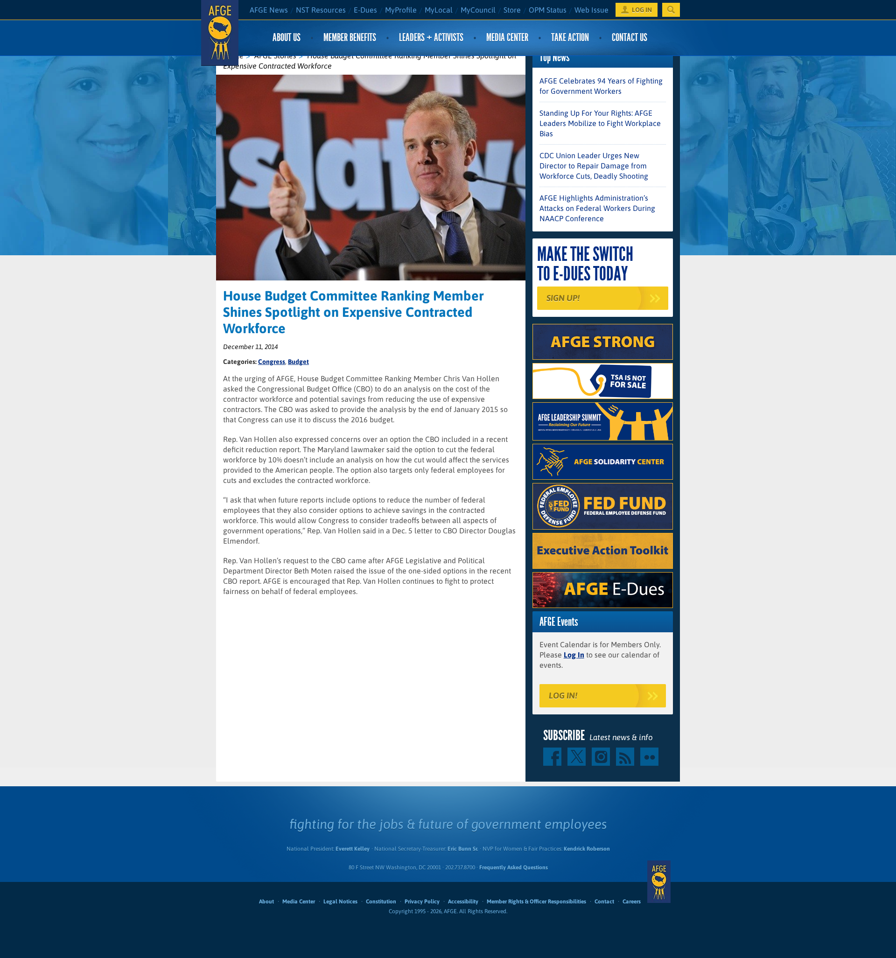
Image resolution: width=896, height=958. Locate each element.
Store (512, 10)
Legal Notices (340, 901)
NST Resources (321, 10)
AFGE (659, 882)
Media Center (507, 37)
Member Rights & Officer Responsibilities (536, 901)
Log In (574, 654)
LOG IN (642, 10)
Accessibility (463, 901)
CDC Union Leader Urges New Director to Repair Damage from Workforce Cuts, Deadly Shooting (593, 165)
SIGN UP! (563, 298)
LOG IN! (563, 695)
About (266, 901)
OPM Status (548, 10)
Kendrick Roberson (587, 849)
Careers (632, 901)
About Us (287, 37)
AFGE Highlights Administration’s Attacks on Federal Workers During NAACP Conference (597, 208)
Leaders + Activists (431, 37)
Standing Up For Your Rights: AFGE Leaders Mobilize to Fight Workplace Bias (600, 123)
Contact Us (629, 37)
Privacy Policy (422, 901)
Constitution (381, 901)
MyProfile (401, 10)
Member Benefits (349, 37)
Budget (298, 361)
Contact (604, 901)
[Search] (671, 10)
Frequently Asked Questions (513, 867)
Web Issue (591, 10)
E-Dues (365, 10)
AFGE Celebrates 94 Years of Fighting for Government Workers (601, 86)
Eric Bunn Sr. (463, 849)
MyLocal (439, 10)
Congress (271, 361)
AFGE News (269, 10)
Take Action (570, 37)
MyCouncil (478, 10)
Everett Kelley (353, 849)
